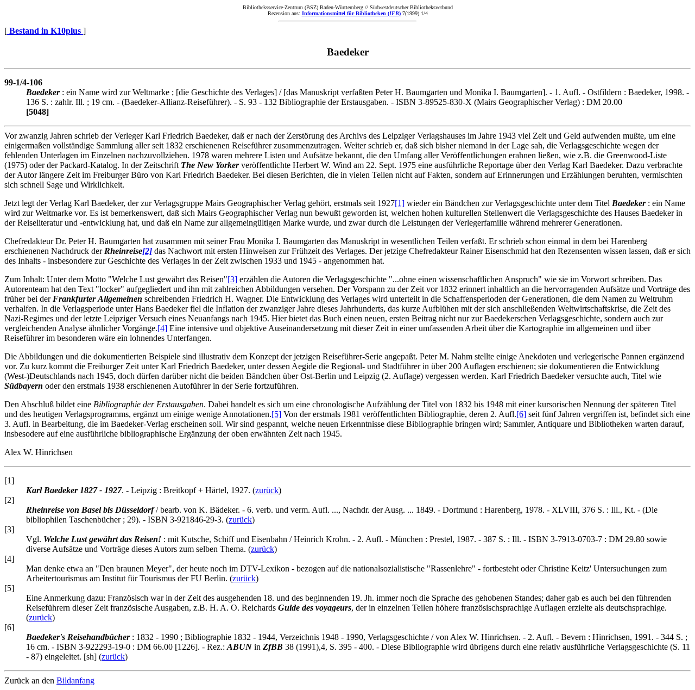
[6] (521, 414)
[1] (400, 203)
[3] (232, 279)
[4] (162, 328)
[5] (276, 414)
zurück (267, 490)
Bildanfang (75, 680)
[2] (147, 251)
